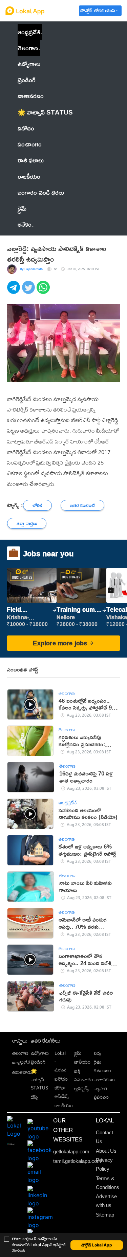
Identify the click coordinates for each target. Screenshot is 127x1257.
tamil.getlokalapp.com (77, 1161)
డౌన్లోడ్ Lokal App (96, 1244)
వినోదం (61, 1078)
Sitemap (105, 1215)
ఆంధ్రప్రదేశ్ (29, 32)
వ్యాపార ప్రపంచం (101, 1092)
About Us (106, 1151)
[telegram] (14, 291)
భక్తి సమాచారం (83, 1075)
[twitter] (29, 291)
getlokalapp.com (71, 1151)
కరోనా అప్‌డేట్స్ (62, 1092)
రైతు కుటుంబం (102, 1066)
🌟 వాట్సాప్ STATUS (39, 1079)
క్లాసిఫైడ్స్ (81, 1088)
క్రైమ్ (77, 1053)
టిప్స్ (34, 1096)
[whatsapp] (44, 291)
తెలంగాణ (28, 48)
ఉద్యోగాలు (40, 1053)
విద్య (97, 1053)
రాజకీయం (64, 1105)
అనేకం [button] (24, 224)
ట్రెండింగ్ (38, 1061)
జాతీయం (82, 1061)
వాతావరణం (104, 1079)
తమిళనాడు (22, 1072)
